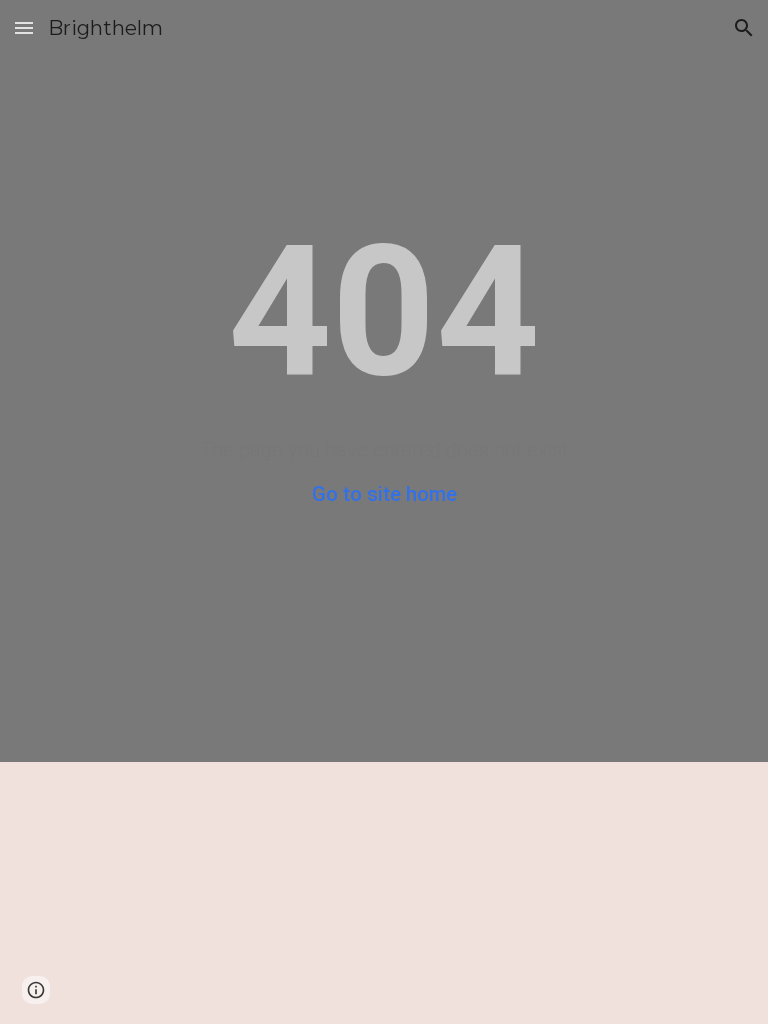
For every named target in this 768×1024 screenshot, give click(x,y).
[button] (24, 27)
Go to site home (384, 494)
